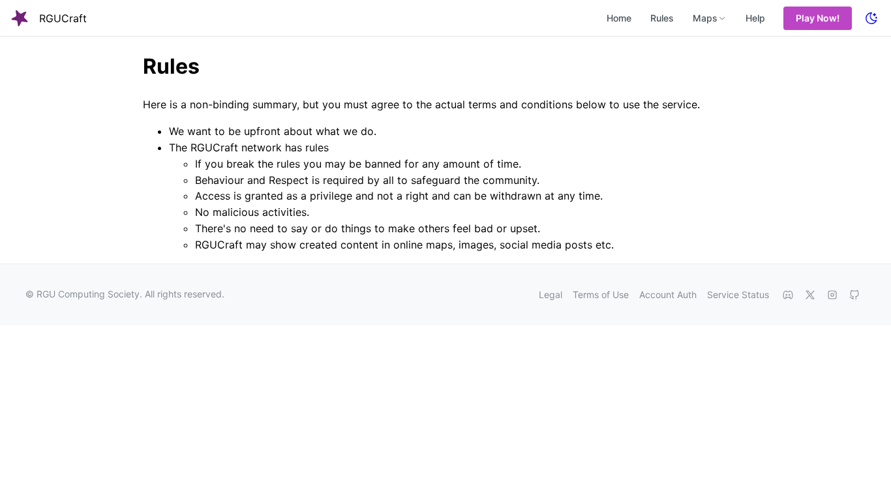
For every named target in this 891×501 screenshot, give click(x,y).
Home (619, 17)
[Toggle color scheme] (871, 18)
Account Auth (668, 294)
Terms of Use (601, 294)
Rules (662, 17)
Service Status (738, 294)
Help (755, 17)
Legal (550, 294)
